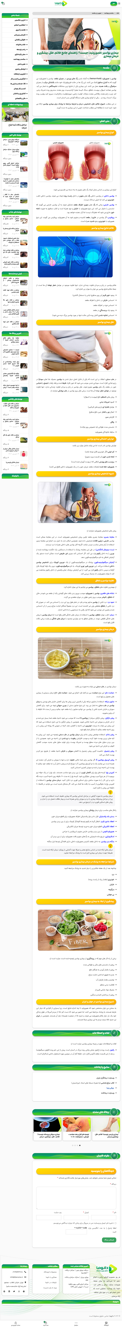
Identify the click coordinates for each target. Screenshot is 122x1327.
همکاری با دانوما (51, 1277)
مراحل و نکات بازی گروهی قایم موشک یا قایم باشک (11, 263)
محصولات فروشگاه (50, 1272)
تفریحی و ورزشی (20, 35)
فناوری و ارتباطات (20, 74)
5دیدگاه (5, 224)
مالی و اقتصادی (20, 98)
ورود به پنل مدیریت (50, 1287)
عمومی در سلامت (96, 13)
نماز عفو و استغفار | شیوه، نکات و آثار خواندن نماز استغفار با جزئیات (11, 241)
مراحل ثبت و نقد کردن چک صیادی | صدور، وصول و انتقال (11, 219)
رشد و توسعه (21, 49)
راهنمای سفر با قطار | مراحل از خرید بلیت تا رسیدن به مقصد (11, 197)
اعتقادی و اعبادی (20, 25)
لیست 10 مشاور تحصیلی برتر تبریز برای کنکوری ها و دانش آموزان (11, 352)
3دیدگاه (5, 257)
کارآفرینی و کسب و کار (18, 79)
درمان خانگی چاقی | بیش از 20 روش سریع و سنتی (11, 450)
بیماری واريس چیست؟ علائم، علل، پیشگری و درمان (106, 1135)
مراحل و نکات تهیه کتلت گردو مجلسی (11, 291)
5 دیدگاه (6, 430)
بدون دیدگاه (7, 158)
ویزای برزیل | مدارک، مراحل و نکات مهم (11, 151)
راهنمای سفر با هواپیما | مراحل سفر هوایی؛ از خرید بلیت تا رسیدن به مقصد (11, 181)
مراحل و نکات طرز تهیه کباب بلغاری (11, 323)
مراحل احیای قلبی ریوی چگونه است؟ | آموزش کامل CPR (11, 165)
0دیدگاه (5, 317)
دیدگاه (113, 1184)
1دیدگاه (5, 233)
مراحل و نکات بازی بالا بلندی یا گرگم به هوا (11, 301)
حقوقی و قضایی (20, 40)
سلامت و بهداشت (109, 13)
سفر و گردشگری (20, 54)
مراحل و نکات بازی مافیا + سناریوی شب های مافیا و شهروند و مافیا (11, 406)
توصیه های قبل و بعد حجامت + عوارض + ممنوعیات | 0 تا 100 (78, 1135)
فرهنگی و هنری (20, 69)
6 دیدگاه (6, 414)
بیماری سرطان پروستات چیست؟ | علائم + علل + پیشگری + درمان (48, 1135)
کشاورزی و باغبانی (19, 93)
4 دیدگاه (6, 457)
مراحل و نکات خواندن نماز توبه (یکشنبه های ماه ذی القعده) (11, 252)
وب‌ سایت (57, 1212)
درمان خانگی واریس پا (12, 463)
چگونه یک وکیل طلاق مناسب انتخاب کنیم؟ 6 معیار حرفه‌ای (11, 340)
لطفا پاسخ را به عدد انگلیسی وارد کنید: (102, 1230)
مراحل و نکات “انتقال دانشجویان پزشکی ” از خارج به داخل (11, 281)
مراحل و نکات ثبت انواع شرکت (18, 127)
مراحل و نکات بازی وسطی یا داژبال (11, 230)
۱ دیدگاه (5, 144)
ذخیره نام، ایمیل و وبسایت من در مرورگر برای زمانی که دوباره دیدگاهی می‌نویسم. (83, 1223)
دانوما (111, 1316)
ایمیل (86, 1212)
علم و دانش (22, 64)
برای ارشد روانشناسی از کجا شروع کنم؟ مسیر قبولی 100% (11, 364)
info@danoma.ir (16, 1277)
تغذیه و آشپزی (21, 30)
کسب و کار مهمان (20, 89)
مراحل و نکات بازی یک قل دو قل (11, 436)
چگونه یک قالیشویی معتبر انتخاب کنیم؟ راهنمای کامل (11, 376)
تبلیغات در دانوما (51, 1282)
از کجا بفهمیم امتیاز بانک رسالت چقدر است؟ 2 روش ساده (11, 388)
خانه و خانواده (21, 44)
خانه (117, 13)
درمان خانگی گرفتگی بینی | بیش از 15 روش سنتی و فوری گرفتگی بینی (11, 312)
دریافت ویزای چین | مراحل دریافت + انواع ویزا (11, 141)
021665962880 (18, 1272)
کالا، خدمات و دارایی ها (18, 84)
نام (114, 1212)
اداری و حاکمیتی (20, 20)
